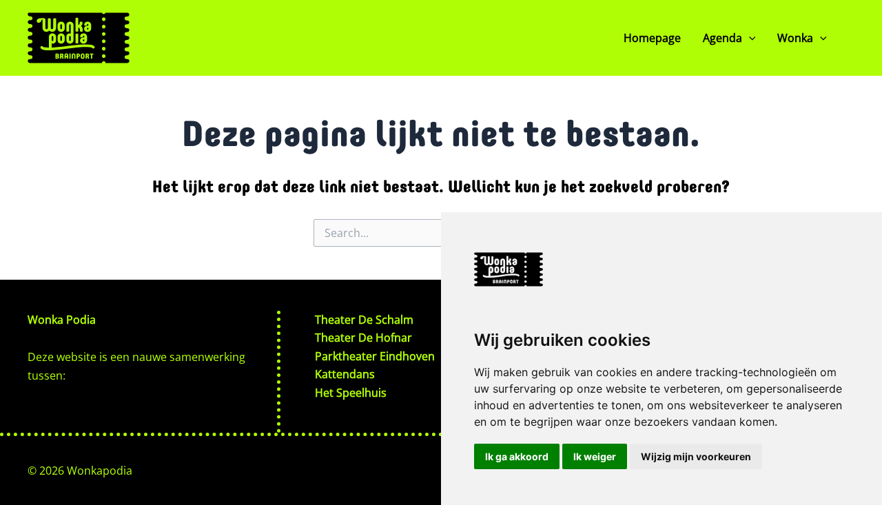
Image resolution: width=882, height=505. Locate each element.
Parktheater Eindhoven (375, 356)
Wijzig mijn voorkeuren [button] (696, 456)
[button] (749, 38)
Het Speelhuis (351, 392)
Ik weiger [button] (594, 456)
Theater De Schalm (364, 319)
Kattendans (345, 374)
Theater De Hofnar (363, 337)
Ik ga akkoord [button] (516, 456)
